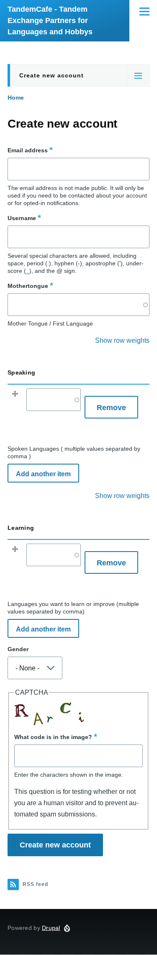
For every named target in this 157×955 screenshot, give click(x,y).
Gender (18, 649)
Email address (28, 150)
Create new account (51, 75)
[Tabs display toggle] (138, 75)
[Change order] (15, 395)
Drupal (51, 927)
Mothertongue (28, 285)
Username (22, 218)
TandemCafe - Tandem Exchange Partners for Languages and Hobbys (50, 20)
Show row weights (122, 340)
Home (16, 97)
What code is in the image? (53, 737)
